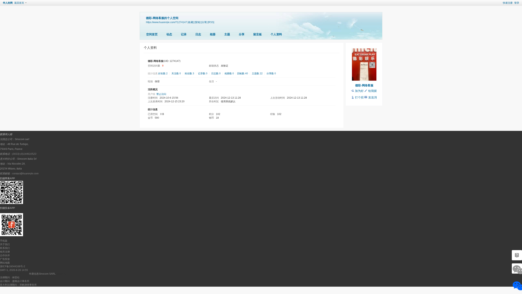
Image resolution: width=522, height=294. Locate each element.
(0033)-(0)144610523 (24, 154)
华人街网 (8, 2)
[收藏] (191, 22)
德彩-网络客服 (364, 85)
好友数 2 (163, 73)
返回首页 (19, 2)
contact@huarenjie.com (25, 173)
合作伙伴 (5, 255)
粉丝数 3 (189, 73)
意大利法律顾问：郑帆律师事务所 (18, 284)
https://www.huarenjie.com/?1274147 (166, 22)
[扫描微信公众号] (517, 255)
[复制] (197, 22)
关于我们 (5, 244)
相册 (213, 34)
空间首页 (152, 34)
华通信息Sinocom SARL (42, 273)
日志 (198, 34)
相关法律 (5, 251)
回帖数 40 (242, 73)
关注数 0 (176, 73)
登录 (516, 2)
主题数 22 (257, 73)
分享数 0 (271, 73)
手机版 (3, 240)
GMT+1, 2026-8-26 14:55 (14, 270)
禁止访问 (161, 94)
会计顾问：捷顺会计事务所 (14, 281)
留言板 (257, 34)
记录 (184, 34)
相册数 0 (229, 73)
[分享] (204, 22)
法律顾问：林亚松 (10, 277)
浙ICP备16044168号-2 (12, 266)
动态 (169, 34)
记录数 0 (202, 73)
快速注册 (508, 2)
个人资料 (276, 34)
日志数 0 (216, 73)
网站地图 (5, 262)
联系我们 (5, 248)
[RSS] (211, 22)
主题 (227, 34)
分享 (241, 34)
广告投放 (5, 259)
